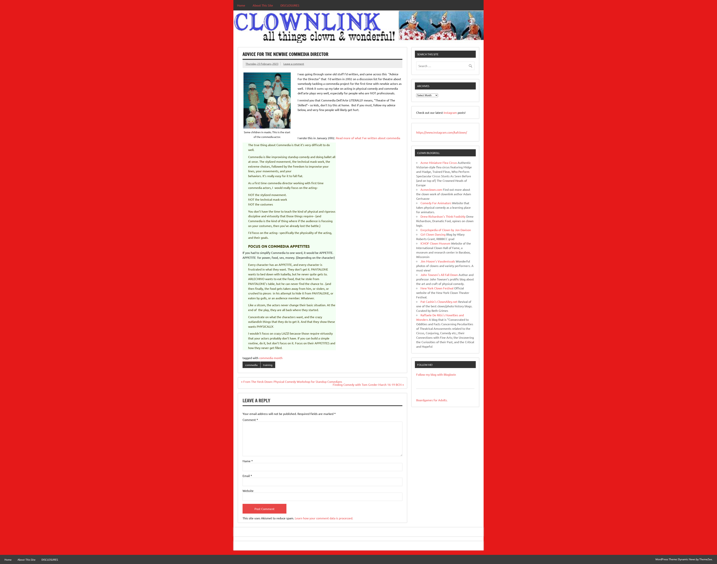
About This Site (263, 5)
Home (241, 5)
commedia (251, 365)
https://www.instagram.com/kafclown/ (441, 132)
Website (248, 490)
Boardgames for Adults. (432, 400)
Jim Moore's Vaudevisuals (437, 261)
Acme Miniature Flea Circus (438, 162)
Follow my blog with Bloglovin (436, 374)
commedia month (271, 358)
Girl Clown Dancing (433, 234)
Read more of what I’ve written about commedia (368, 138)
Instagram (451, 112)
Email (247, 475)
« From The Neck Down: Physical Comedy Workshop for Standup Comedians (291, 381)
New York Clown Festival (436, 288)
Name (248, 460)
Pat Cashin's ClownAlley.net (438, 301)
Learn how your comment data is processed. (324, 518)
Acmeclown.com (431, 189)
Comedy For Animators (435, 203)
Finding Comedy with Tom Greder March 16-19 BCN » (368, 384)
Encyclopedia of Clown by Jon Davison (445, 230)
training (267, 365)
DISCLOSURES (289, 5)
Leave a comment (293, 63)
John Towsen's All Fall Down (439, 274)
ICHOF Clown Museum (435, 243)
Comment (250, 419)
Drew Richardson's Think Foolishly (442, 216)
